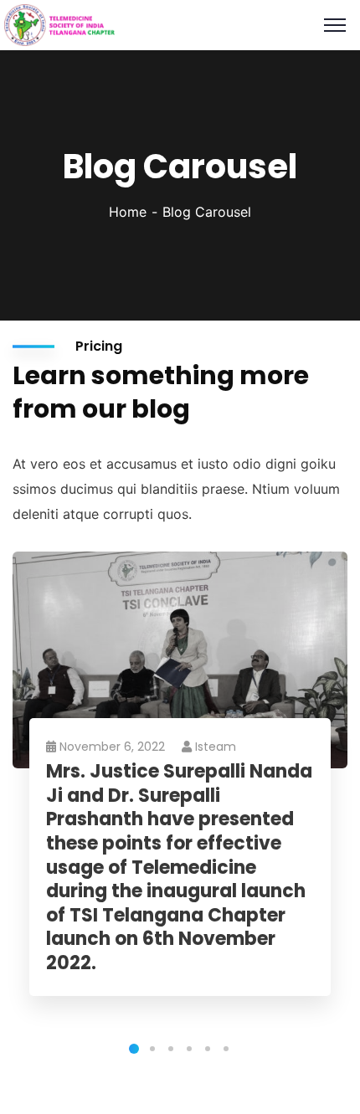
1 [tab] (134, 1049)
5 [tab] (207, 1048)
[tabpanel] (180, 790)
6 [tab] (226, 1048)
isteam (215, 746)
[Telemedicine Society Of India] (59, 23)
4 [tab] (189, 1048)
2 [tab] (152, 1048)
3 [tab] (170, 1048)
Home (128, 211)
